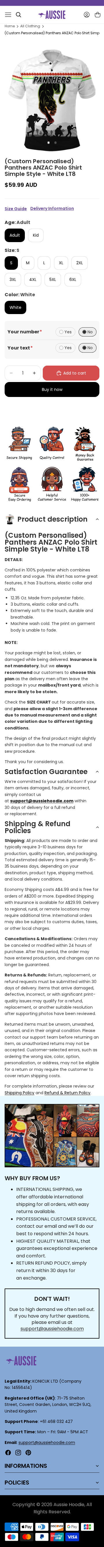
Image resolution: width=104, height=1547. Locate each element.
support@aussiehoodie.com (52, 1328)
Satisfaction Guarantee (46, 771)
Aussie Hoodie (68, 1504)
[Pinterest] (28, 1452)
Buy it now (52, 389)
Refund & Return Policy (67, 1093)
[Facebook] (8, 1452)
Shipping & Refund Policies (37, 827)
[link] (19, 444)
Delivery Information (52, 208)
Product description (52, 519)
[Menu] (8, 15)
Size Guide (16, 209)
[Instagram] (18, 1452)
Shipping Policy (19, 1093)
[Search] (18, 14)
